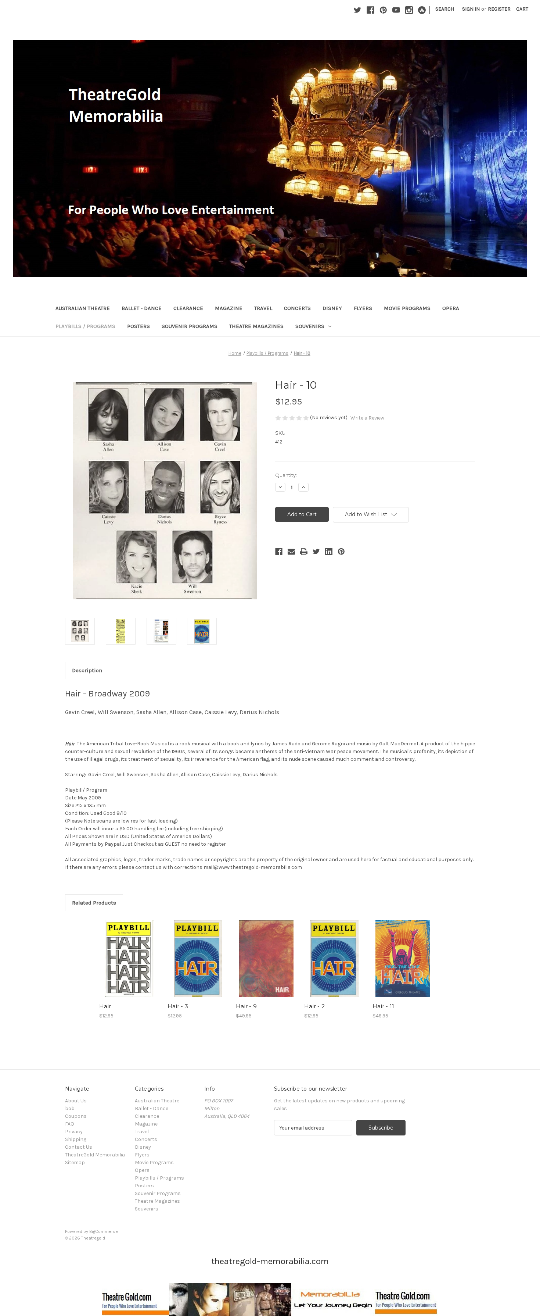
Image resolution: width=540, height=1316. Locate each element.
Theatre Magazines (256, 326)
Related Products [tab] (94, 902)
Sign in (471, 9)
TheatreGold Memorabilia (95, 1155)
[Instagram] (409, 10)
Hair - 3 (178, 1006)
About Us (76, 1101)
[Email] (291, 551)
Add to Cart (129, 965)
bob (70, 1108)
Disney (332, 308)
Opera (450, 308)
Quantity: (286, 475)
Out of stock (266, 965)
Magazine (228, 308)
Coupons (76, 1116)
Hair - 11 (383, 1006)
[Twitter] (357, 10)
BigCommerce (103, 1231)
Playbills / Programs (85, 326)
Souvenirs (309, 326)
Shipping (75, 1139)
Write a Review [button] (367, 418)
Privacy (74, 1131)
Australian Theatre (82, 308)
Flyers (363, 308)
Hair (105, 1006)
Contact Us (78, 1147)
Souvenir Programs (189, 326)
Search (444, 9)
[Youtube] (396, 10)
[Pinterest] (383, 10)
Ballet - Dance (142, 308)
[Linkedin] (328, 551)
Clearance (188, 308)
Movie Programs (407, 308)
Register (499, 9)
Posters (138, 326)
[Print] (303, 551)
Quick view (129, 952)
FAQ (69, 1124)
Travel (263, 308)
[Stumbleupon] (422, 10)
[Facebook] (370, 10)
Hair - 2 (314, 1006)
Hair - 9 (246, 1006)
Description (87, 670)
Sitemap (75, 1162)
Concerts (297, 308)
